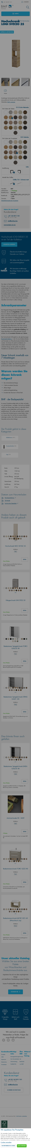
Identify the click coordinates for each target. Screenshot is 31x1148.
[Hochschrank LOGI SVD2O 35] (5, 82)
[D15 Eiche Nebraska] (11, 117)
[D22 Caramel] (11, 122)
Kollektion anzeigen (9, 244)
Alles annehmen (22, 1145)
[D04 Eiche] (15, 112)
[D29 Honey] (20, 128)
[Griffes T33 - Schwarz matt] (12, 183)
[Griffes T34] (19, 183)
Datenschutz (4, 1062)
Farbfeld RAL (13, 1064)
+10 (15, 692)
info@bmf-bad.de (12, 221)
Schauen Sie (14, 991)
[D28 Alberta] (15, 128)
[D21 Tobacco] (6, 122)
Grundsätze (3, 1064)
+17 (15, 541)
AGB (2, 1057)
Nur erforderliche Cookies (8, 1145)
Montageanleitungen (15, 1056)
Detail (24, 559)
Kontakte (3, 1054)
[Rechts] (19, 172)
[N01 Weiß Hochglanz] (6, 112)
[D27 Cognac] (11, 128)
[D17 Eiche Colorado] (20, 117)
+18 (15, 592)
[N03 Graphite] (25, 128)
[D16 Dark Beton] (15, 117)
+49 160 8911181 (7, 2)
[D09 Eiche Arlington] (6, 117)
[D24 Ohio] (20, 122)
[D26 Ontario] (6, 128)
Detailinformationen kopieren (9, 200)
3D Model (7, 500)
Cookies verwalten (6, 1142)
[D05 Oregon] (20, 112)
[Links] (12, 172)
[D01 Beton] (11, 112)
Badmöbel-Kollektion (6, 339)
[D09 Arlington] (6, 147)
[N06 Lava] (15, 133)
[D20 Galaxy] (25, 117)
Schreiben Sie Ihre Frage (13, 1090)
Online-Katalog (14, 1061)
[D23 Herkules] (15, 122)
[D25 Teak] (25, 122)
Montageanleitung (9, 498)
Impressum (3, 1059)
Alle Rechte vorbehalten (21, 1116)
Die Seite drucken (24, 21)
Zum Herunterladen (15, 1059)
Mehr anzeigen (11, 102)
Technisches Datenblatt (11, 503)
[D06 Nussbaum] (25, 112)
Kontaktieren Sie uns (10, 225)
